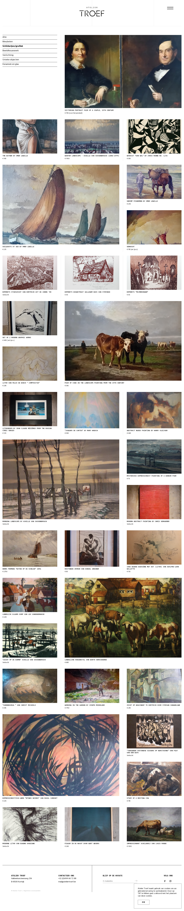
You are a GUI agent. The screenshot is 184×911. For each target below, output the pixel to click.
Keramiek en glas (11, 64)
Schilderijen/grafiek (13, 46)
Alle (5, 37)
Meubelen (8, 41)
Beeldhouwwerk (11, 51)
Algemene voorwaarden (32, 891)
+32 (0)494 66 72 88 (67, 878)
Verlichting (8, 55)
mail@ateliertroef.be (67, 881)
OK (143, 902)
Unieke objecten (11, 60)
